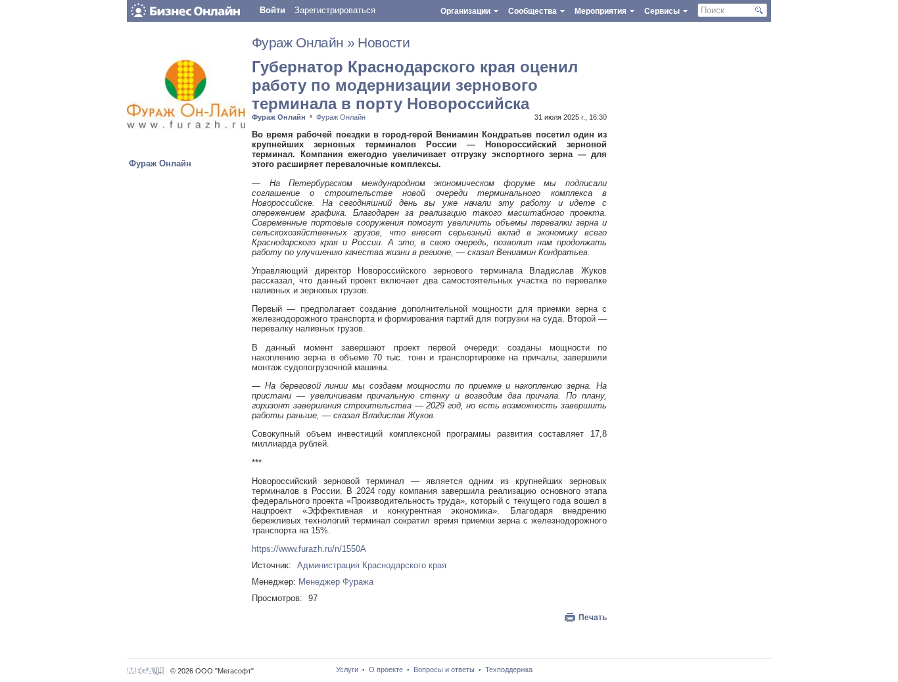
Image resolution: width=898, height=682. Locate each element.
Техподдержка (508, 669)
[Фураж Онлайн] (186, 150)
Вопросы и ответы (444, 669)
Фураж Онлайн (160, 163)
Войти (272, 10)
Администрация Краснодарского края (371, 565)
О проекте (386, 669)
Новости (384, 43)
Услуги (347, 669)
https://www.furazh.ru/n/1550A (309, 549)
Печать (593, 617)
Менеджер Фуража (335, 582)
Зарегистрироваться (335, 10)
